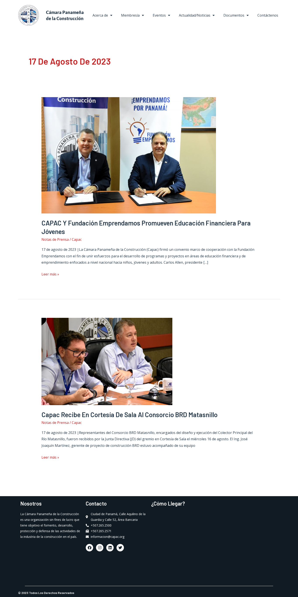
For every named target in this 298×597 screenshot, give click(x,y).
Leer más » (50, 274)
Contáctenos (267, 15)
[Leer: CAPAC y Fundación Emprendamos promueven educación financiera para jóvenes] (128, 155)
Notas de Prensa (55, 239)
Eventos (159, 15)
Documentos (233, 15)
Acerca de (100, 15)
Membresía (130, 15)
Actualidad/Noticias (194, 15)
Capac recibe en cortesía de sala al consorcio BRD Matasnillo (129, 414)
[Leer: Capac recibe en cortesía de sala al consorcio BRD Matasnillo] (106, 361)
